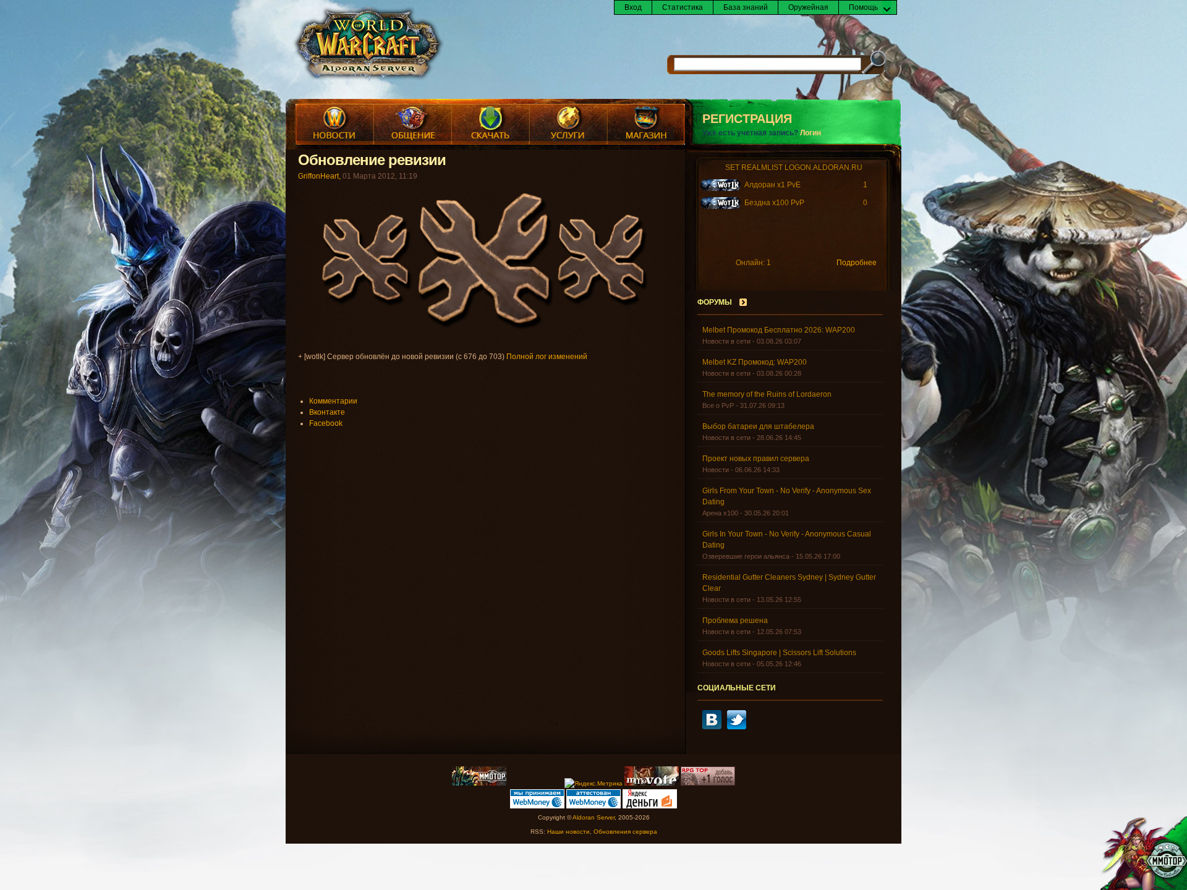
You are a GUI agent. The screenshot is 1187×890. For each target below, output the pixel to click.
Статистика (682, 7)
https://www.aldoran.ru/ (367, 44)
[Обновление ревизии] (488, 330)
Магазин (646, 124)
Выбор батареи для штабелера (758, 426)
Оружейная (808, 7)
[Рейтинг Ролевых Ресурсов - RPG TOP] (708, 783)
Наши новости (568, 831)
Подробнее (856, 262)
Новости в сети (726, 341)
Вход (633, 7)
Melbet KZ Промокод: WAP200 (754, 362)
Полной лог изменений (546, 356)
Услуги (568, 124)
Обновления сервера (625, 831)
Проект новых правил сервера (755, 458)
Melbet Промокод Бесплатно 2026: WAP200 (778, 330)
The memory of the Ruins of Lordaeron (767, 394)
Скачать (490, 124)
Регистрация (747, 118)
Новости (334, 124)
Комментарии (333, 401)
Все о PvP (718, 405)
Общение (412, 124)
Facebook (325, 423)
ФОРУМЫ (714, 302)
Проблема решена (735, 620)
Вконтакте (327, 412)
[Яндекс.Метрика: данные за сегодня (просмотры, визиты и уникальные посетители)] (593, 783)
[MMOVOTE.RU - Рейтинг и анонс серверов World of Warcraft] (651, 783)
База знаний (745, 7)
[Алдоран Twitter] (736, 727)
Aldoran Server (593, 817)
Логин (810, 133)
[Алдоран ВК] (711, 727)
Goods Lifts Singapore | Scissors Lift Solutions (779, 652)
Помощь (863, 7)
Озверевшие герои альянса (745, 556)
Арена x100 (720, 513)
